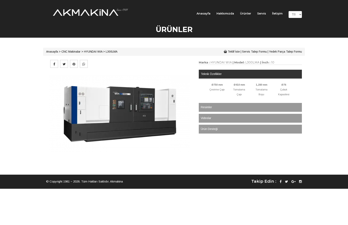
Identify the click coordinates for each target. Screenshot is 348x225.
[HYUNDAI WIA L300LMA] (119, 113)
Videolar (206, 118)
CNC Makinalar (71, 51)
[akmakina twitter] (286, 181)
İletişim (277, 13)
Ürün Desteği (209, 129)
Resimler (206, 107)
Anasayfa (203, 13)
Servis (261, 13)
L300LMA (111, 51)
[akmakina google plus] (293, 181)
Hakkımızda (225, 13)
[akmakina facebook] (281, 181)
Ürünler (245, 13)
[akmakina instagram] (300, 181)
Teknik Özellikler (211, 74)
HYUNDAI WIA (93, 51)
